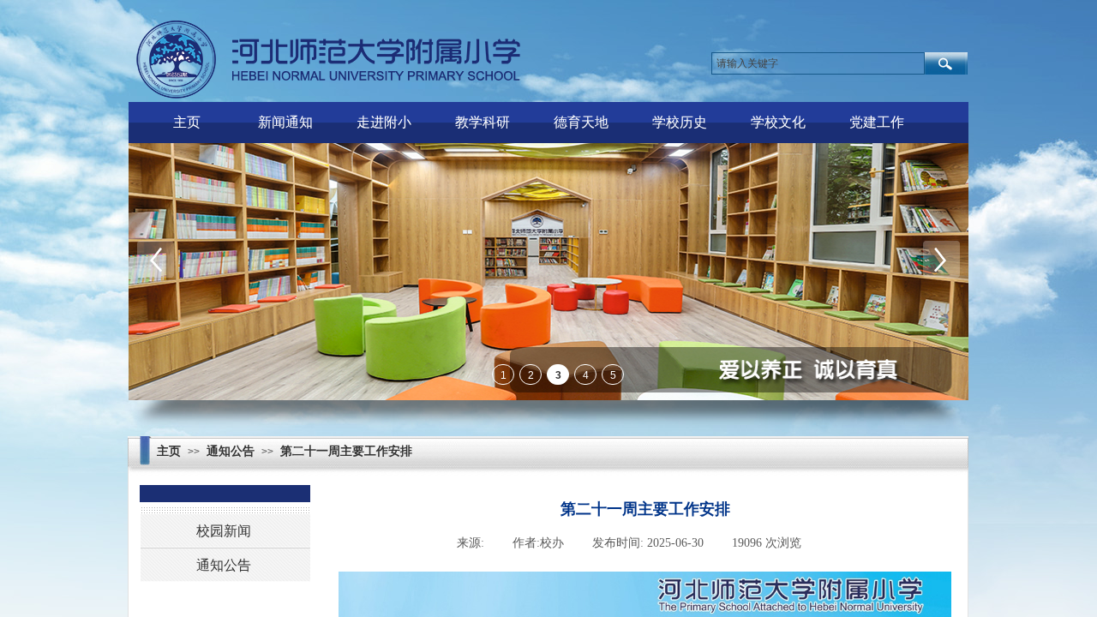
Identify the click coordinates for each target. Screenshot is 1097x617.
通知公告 (231, 451)
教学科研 (482, 122)
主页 (187, 122)
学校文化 (778, 122)
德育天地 (581, 122)
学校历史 (679, 122)
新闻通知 (285, 122)
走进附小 (384, 122)
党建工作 (876, 122)
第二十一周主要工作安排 (346, 451)
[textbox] (818, 63)
